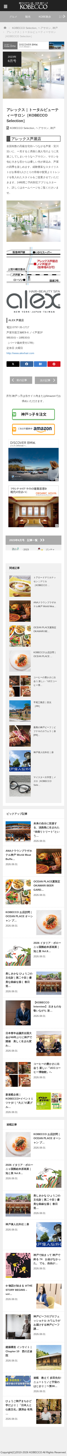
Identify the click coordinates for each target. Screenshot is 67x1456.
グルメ (13, 16)
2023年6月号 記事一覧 (24, 540)
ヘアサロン (42, 128)
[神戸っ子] (33, 5)
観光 (28, 16)
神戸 (52, 128)
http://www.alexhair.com (20, 353)
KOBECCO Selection (22, 128)
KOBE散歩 (45, 16)
